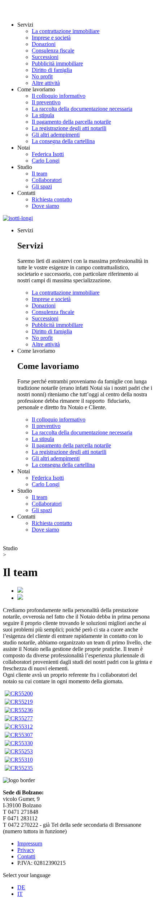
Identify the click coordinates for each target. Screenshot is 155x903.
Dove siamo (45, 206)
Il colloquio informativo (58, 96)
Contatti (26, 856)
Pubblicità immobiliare (57, 63)
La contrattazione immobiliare (65, 31)
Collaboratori (47, 180)
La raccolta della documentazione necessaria (82, 109)
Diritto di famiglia (52, 70)
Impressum (29, 843)
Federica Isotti (48, 154)
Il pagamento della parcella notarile (71, 122)
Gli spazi (42, 186)
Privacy (26, 850)
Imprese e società (51, 38)
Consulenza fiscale (53, 50)
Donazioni (44, 44)
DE (21, 887)
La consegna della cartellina (63, 141)
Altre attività (46, 83)
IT (20, 894)
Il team (39, 173)
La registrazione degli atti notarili (69, 128)
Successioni (45, 57)
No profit (42, 76)
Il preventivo (46, 102)
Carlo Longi (45, 161)
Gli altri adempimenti (56, 135)
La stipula (43, 115)
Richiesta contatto (52, 199)
